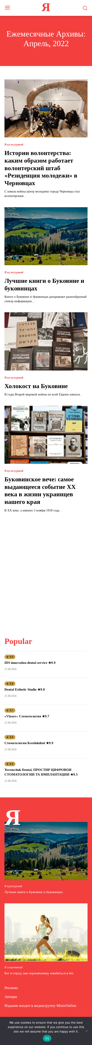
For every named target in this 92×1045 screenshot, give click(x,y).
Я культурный (13, 144)
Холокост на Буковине (36, 386)
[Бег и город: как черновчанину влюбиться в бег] (46, 932)
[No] (86, 1031)
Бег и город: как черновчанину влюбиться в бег (39, 973)
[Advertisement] (46, 572)
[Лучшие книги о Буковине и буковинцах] (46, 236)
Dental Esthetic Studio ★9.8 (24, 689)
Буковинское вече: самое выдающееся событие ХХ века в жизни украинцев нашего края (40, 490)
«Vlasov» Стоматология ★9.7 (26, 716)
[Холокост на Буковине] (46, 341)
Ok (47, 1038)
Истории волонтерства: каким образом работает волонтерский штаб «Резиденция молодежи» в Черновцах (40, 167)
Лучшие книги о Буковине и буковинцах (33, 892)
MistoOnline (66, 1006)
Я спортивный (13, 967)
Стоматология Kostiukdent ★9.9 (28, 743)
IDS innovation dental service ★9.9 (30, 662)
